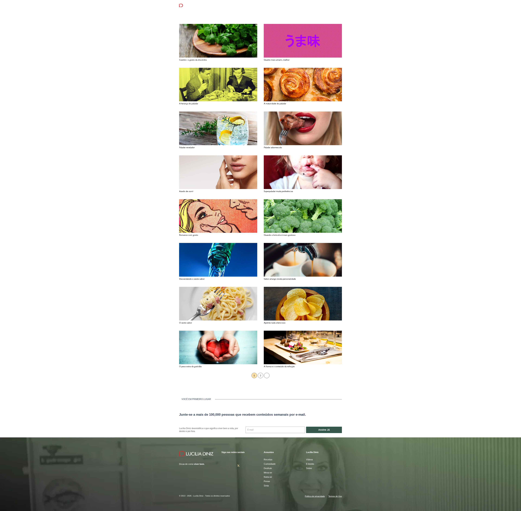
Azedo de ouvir (186, 191)
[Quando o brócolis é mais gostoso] (303, 201)
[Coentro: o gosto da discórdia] (218, 26)
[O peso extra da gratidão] (218, 332)
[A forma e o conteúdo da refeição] (303, 332)
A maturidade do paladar (275, 103)
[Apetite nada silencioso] (303, 288)
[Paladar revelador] (218, 113)
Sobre (309, 468)
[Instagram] (222, 465)
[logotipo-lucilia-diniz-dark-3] (190, 5)
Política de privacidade (315, 496)
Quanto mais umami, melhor (277, 60)
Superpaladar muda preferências (278, 191)
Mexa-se (268, 472)
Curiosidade (270, 464)
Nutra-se (268, 477)
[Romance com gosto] (218, 201)
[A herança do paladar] (218, 69)
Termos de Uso (335, 496)
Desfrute (268, 468)
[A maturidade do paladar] (303, 69)
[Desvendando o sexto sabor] (218, 245)
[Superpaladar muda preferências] (303, 157)
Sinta (266, 486)
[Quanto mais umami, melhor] (303, 26)
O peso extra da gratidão (190, 366)
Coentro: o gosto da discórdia (193, 60)
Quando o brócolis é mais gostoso (280, 235)
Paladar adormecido (273, 147)
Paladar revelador (187, 147)
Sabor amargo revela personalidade (280, 279)
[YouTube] (246, 465)
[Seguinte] (266, 375)
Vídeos (309, 459)
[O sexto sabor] (218, 288)
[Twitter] (238, 465)
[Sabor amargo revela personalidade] (303, 245)
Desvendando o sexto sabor (192, 279)
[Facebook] (230, 465)
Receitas (268, 459)
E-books (310, 464)
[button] (340, 5)
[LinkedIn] (254, 465)
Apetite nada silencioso (274, 322)
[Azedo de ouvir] (218, 157)
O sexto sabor (185, 322)
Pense (267, 481)
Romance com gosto (188, 235)
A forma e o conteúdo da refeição (279, 366)
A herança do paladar (188, 103)
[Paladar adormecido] (303, 113)
